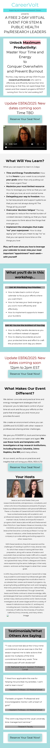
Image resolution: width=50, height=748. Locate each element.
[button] (25, 119)
